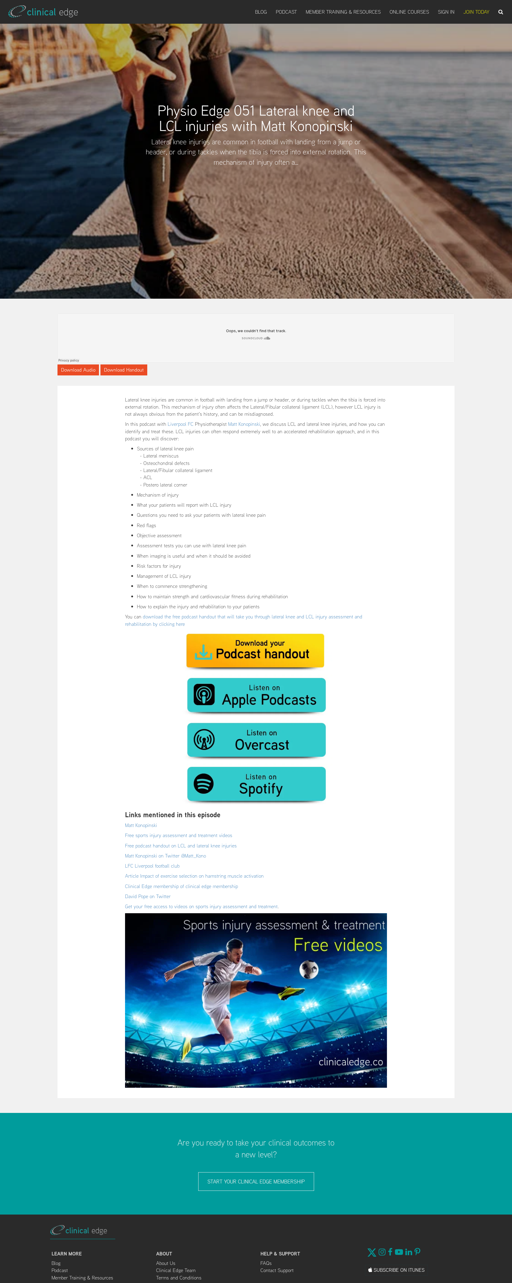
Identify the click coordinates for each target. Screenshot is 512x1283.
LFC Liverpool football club (152, 865)
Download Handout (124, 369)
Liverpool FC (180, 424)
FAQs (266, 1263)
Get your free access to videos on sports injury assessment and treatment (201, 906)
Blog (261, 11)
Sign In (446, 11)
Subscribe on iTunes (398, 1270)
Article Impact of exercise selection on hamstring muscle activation (194, 875)
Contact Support (277, 1270)
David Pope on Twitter (148, 896)
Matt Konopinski (244, 424)
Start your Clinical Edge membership (256, 1181)
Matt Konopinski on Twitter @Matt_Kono (165, 855)
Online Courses (409, 11)
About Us (165, 1263)
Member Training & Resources (343, 11)
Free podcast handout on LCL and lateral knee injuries (181, 845)
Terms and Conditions (178, 1277)
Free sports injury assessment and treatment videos (178, 835)
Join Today (476, 11)
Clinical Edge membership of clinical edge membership (181, 886)
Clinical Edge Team (176, 1270)
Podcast (286, 11)
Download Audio (78, 369)
